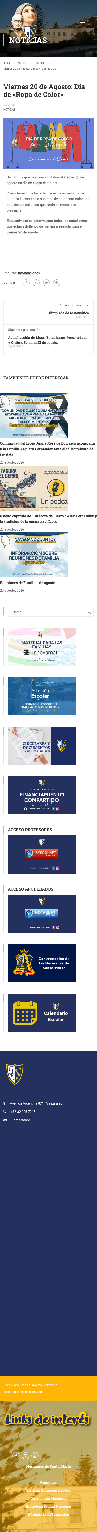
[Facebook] (26, 282)
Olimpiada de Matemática (68, 313)
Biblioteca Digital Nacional (48, 1506)
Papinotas (48, 1482)
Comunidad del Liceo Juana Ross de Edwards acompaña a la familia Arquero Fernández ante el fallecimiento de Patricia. (47, 449)
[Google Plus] (36, 282)
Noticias (9, 109)
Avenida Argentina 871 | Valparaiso (36, 1103)
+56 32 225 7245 (23, 1112)
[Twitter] (46, 282)
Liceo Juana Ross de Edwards (22, 1385)
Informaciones (29, 273)
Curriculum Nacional (49, 1498)
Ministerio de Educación (48, 1514)
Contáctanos (21, 1120)
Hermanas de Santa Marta (48, 1466)
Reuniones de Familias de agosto (27, 582)
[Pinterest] (56, 282)
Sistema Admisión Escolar (48, 1490)
